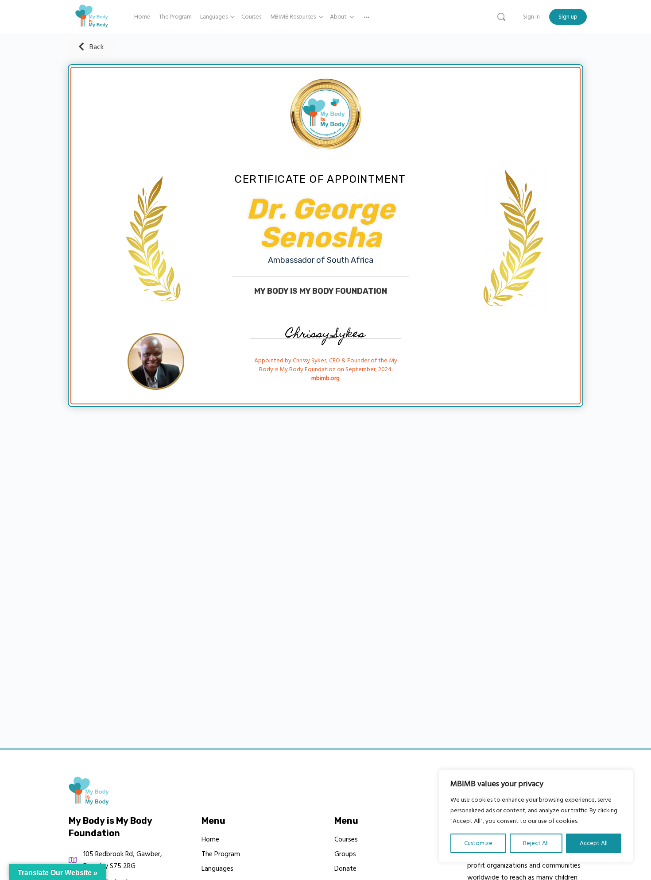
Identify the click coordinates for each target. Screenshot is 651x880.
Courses (346, 839)
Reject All (536, 843)
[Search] (501, 17)
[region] (535, 815)
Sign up (567, 16)
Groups (345, 854)
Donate (345, 868)
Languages (217, 868)
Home (210, 839)
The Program (221, 854)
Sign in (531, 16)
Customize (478, 843)
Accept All (594, 843)
